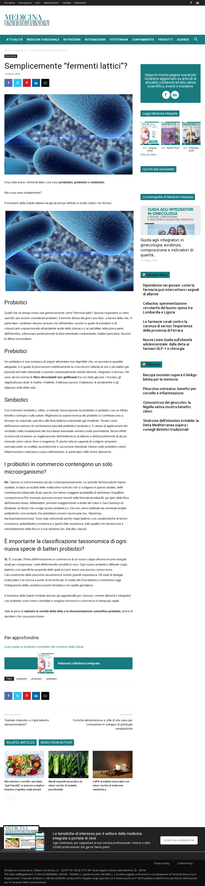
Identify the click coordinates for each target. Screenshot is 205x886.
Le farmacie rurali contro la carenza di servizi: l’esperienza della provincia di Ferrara (167, 325)
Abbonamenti (51, 2)
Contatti (66, 2)
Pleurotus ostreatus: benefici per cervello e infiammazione (169, 391)
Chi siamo (9, 2)
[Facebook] (191, 3)
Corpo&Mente (143, 39)
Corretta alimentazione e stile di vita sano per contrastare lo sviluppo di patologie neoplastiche (103, 724)
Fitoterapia (119, 39)
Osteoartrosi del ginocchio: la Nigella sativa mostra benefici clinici (167, 406)
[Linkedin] (198, 3)
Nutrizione (72, 39)
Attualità (14, 39)
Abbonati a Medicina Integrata (78, 663)
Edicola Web (148, 154)
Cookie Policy (185, 863)
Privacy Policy (162, 863)
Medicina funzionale (43, 39)
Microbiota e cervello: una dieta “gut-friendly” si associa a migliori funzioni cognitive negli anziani (24, 785)
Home (7, 50)
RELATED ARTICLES (20, 742)
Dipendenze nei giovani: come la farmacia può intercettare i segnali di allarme (171, 289)
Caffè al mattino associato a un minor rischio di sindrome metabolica (111, 785)
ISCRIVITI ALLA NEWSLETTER (179, 840)
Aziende (183, 39)
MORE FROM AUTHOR (56, 742)
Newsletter (80, 2)
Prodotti (165, 39)
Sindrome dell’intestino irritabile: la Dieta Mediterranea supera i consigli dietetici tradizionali (171, 425)
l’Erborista (153, 364)
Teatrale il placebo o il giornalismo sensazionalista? (26, 722)
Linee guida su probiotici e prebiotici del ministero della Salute (44, 646)
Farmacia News (157, 275)
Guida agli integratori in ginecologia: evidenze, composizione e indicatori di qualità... (167, 247)
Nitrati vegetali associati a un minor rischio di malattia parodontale (65, 785)
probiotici (36, 678)
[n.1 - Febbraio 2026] (191, 134)
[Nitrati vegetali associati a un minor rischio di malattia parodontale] (68, 764)
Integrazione (95, 39)
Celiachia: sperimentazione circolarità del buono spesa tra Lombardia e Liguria (168, 307)
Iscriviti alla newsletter (158, 169)
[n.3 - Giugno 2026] (46, 663)
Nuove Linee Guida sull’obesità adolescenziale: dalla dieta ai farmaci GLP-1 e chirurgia (167, 344)
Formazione (25, 2)
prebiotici (22, 678)
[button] (196, 40)
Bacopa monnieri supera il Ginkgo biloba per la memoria (170, 377)
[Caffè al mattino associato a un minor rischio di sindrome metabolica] (113, 764)
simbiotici (51, 678)
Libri (37, 2)
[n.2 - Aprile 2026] (170, 134)
